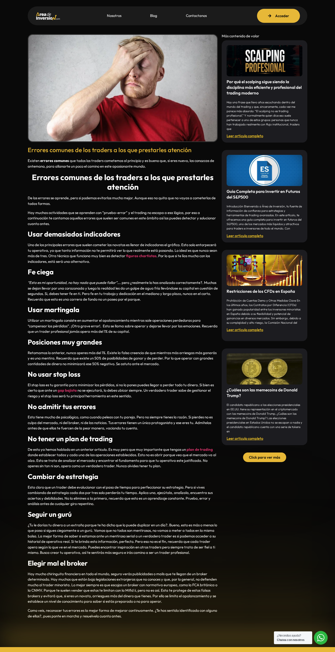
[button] (264, 457)
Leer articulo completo (245, 135)
